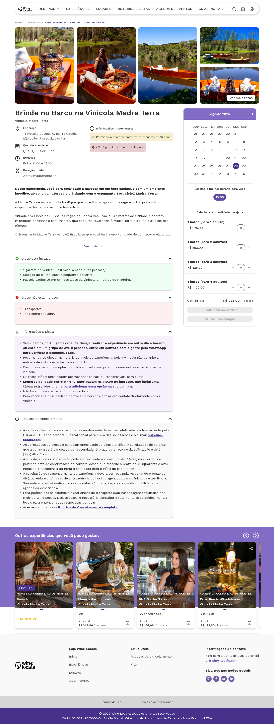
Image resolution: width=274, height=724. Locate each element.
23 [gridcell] (196, 166)
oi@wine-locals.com (221, 660)
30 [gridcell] (228, 134)
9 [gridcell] (196, 150)
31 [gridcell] (235, 134)
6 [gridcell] (228, 142)
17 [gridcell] (204, 158)
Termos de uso (111, 702)
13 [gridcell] (227, 150)
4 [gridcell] (212, 142)
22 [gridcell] (244, 158)
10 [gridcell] (204, 150)
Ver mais (91, 246)
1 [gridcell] (244, 134)
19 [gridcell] (219, 158)
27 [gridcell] (204, 134)
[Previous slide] (246, 535)
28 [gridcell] (212, 134)
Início (73, 656)
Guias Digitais (211, 9)
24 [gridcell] (204, 166)
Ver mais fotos (241, 98)
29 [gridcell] (220, 134)
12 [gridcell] (219, 150)
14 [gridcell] (236, 150)
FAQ (134, 664)
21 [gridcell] (235, 158)
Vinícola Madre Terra (31, 121)
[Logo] (25, 9)
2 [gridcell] (196, 142)
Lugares (103, 9)
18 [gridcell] (211, 158)
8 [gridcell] (244, 142)
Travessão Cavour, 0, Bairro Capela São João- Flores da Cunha (50, 136)
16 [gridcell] (195, 158)
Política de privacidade (157, 702)
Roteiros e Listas (134, 9)
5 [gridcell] (220, 142)
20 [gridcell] (228, 158)
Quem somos (79, 680)
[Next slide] (256, 535)
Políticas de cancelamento (151, 656)
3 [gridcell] (204, 142)
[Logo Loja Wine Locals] (25, 665)
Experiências (78, 9)
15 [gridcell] (244, 150)
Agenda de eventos (174, 9)
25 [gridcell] (212, 166)
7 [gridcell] (236, 142)
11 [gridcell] (211, 150)
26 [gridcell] (196, 134)
